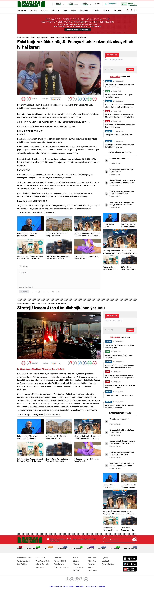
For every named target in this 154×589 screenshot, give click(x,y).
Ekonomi (55, 10)
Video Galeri (92, 561)
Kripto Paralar (130, 548)
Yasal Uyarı (101, 586)
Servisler (33, 10)
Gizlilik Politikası (68, 586)
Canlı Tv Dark (40, 558)
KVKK (83, 586)
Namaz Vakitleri (33, 548)
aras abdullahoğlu (24, 415)
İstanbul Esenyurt (24, 212)
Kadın (73, 10)
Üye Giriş (105, 558)
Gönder (24, 292)
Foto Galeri (84, 10)
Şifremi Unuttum (108, 564)
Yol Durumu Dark (23, 561)
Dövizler (76, 561)
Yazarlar (106, 10)
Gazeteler (117, 10)
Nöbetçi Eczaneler (42, 564)
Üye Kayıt (105, 561)
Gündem (44, 10)
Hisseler (90, 548)
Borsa (19, 548)
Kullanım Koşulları (91, 586)
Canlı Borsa (58, 558)
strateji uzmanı (38, 415)
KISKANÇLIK (50, 212)
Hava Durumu (62, 548)
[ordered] (44, 291)
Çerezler (77, 586)
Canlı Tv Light (22, 564)
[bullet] (47, 291)
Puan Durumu (77, 548)
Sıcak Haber (92, 570)
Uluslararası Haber (23, 37)
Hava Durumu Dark (24, 558)
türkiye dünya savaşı (53, 415)
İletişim (60, 586)
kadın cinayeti (37, 212)
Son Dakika (21, 10)
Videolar (96, 10)
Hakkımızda (53, 586)
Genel (33, 37)
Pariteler (102, 548)
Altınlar (75, 558)
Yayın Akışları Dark (42, 561)
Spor (65, 10)
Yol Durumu (115, 548)
